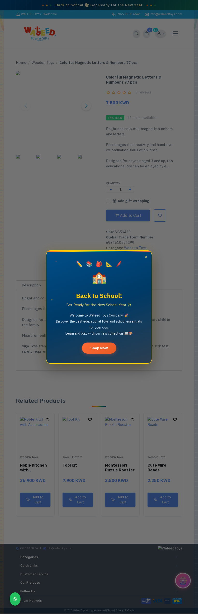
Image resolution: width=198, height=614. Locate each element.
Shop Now (99, 348)
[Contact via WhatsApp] (15, 599)
